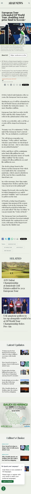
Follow (26, 85)
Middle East (5, 444)
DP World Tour (8, 247)
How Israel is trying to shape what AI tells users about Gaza (10, 364)
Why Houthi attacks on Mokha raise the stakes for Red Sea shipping (9, 390)
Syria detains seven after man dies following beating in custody (10, 382)
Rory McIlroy (7, 250)
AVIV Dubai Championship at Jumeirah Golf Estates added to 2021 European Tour (14, 285)
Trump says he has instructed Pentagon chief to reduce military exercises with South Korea (10, 354)
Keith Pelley (20, 247)
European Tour (12, 244)
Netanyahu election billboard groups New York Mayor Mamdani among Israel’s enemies (10, 373)
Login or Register (7, 481)
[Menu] (2, 3)
